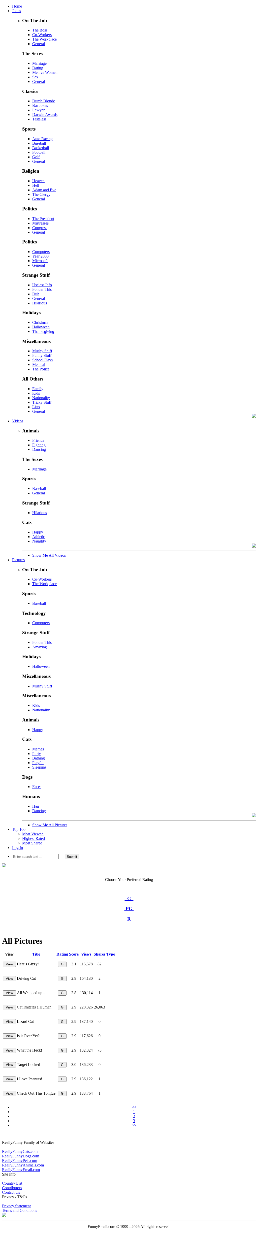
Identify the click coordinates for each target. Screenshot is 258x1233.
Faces (36, 786)
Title (36, 954)
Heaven (38, 181)
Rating (62, 954)
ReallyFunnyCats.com (20, 1151)
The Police (40, 369)
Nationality (41, 398)
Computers (41, 251)
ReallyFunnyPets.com (19, 1160)
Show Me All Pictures (49, 825)
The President (43, 218)
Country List (12, 1183)
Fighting (39, 445)
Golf (36, 157)
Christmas (40, 322)
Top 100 (18, 829)
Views (86, 954)
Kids (36, 393)
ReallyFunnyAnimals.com (23, 1165)
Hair (35, 806)
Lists (36, 407)
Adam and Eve (44, 190)
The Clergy (41, 194)
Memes (38, 749)
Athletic (38, 536)
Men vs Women (44, 72)
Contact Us (11, 1192)
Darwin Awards (44, 114)
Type (110, 954)
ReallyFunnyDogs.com (20, 1156)
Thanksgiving (43, 331)
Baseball (39, 143)
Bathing (38, 758)
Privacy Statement (16, 1206)
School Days (42, 360)
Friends (38, 440)
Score (74, 954)
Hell (35, 185)
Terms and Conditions (19, 1210)
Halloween (41, 327)
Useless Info (42, 285)
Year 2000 (40, 256)
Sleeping (39, 767)
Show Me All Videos (49, 555)
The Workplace (44, 39)
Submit (72, 857)
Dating (37, 68)
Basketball (40, 148)
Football (38, 152)
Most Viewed (33, 834)
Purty (36, 753)
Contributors (12, 1188)
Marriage (39, 63)
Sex (35, 77)
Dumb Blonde (43, 101)
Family (37, 389)
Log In (17, 847)
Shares (99, 954)
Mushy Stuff (42, 351)
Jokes (16, 11)
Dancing (39, 449)
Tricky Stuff (41, 402)
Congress (39, 228)
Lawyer (38, 110)
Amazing (39, 647)
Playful (38, 763)
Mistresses (40, 223)
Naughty (39, 541)
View (9, 964)
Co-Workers (42, 35)
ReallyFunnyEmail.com (21, 1169)
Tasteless (39, 119)
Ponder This (42, 289)
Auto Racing (42, 139)
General (38, 44)
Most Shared (32, 843)
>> (134, 1125)
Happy (37, 532)
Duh (35, 294)
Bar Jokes (40, 105)
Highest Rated (33, 838)
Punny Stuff (41, 355)
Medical (38, 364)
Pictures (18, 560)
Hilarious (39, 303)
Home (17, 6)
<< (134, 1107)
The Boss (39, 30)
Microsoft (40, 261)
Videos (17, 421)
